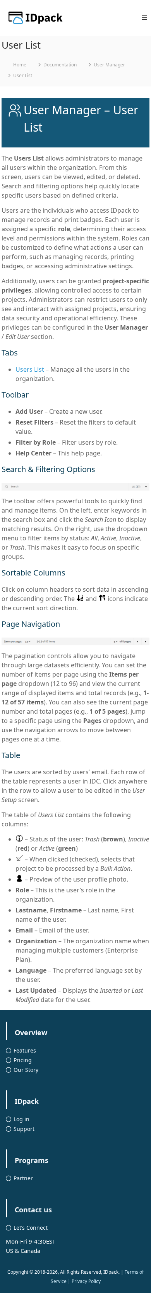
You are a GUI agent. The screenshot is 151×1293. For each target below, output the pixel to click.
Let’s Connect (31, 1227)
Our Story (26, 1069)
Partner (23, 1178)
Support (24, 1128)
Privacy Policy (86, 1281)
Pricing (23, 1060)
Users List (29, 369)
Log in (21, 1119)
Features (25, 1050)
